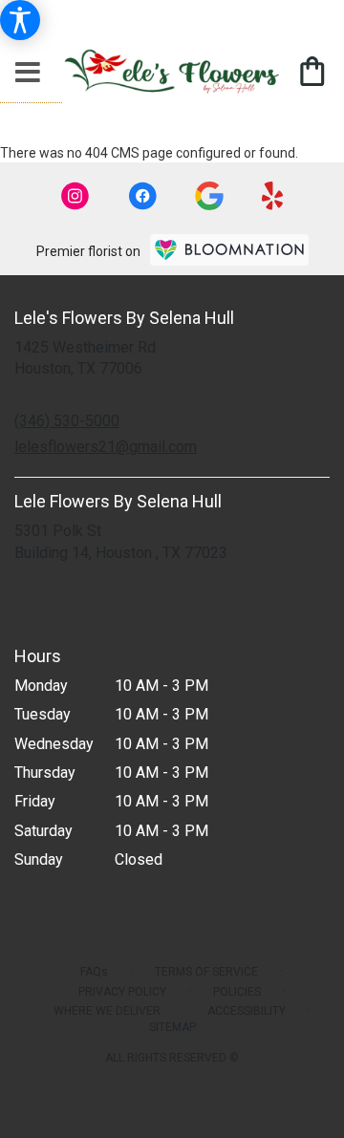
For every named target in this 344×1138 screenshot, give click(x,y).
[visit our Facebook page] (142, 196)
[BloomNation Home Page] (229, 250)
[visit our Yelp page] (273, 196)
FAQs (94, 971)
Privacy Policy (122, 991)
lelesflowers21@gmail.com (105, 447)
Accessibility (246, 1011)
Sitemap (172, 1027)
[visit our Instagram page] (75, 196)
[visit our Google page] (209, 196)
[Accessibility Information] (20, 20)
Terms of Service (206, 971)
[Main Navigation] (27, 73)
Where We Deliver (107, 1011)
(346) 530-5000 (66, 421)
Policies (237, 991)
